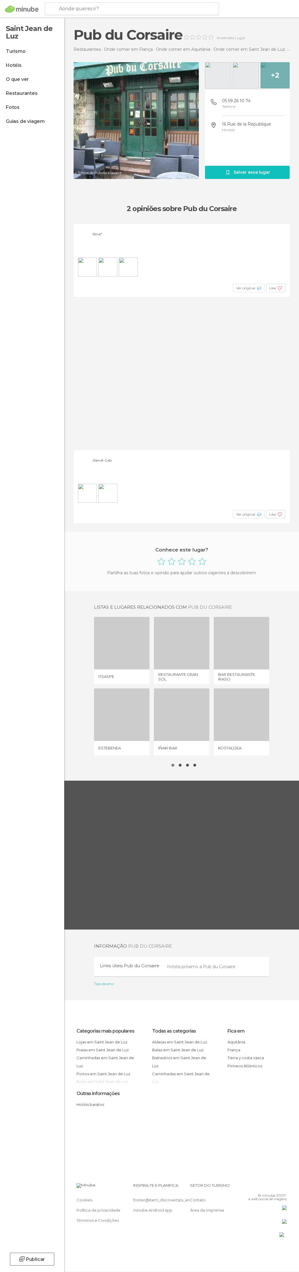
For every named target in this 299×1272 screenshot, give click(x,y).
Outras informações (98, 1093)
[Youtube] (283, 1187)
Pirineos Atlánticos (244, 1066)
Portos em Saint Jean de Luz (103, 1073)
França (233, 1049)
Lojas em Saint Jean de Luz (102, 1042)
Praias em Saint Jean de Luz (103, 1049)
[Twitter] (267, 1187)
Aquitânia (236, 1042)
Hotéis (14, 65)
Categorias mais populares (105, 1031)
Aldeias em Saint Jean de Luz (179, 1042)
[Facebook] (260, 1187)
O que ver (17, 79)
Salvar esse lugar (252, 172)
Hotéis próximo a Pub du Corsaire (201, 966)
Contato (198, 1200)
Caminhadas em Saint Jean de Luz (105, 1061)
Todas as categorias (174, 1031)
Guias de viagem (25, 121)
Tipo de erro (104, 984)
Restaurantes (22, 93)
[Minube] (22, 9)
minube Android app (152, 1210)
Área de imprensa (207, 1210)
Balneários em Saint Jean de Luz (179, 1061)
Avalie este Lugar (231, 38)
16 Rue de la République (246, 124)
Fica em (235, 1031)
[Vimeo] (275, 1187)
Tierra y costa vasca (245, 1057)
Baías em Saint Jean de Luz (178, 1049)
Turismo (16, 51)
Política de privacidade (98, 1210)
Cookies (84, 1200)
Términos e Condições (98, 1220)
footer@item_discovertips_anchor (166, 1200)
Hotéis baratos (90, 1104)
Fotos (13, 107)
